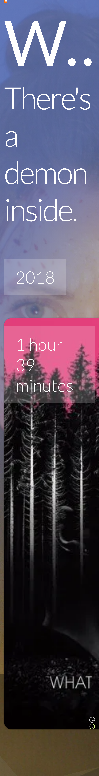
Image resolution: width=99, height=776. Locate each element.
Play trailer (92, 719)
